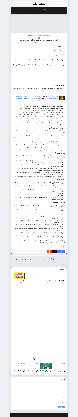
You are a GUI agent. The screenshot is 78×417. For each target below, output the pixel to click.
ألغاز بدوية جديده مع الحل (59, 50)
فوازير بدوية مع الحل (60, 55)
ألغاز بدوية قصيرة (60, 48)
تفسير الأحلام (39, 9)
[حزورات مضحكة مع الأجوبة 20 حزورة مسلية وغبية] (32, 315)
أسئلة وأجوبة (26, 9)
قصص (31, 9)
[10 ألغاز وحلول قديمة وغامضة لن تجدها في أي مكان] (32, 366)
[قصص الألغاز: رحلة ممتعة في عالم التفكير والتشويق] (62, 98)
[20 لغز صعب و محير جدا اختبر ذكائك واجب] (46, 275)
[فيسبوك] (55, 262)
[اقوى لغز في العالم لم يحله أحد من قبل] (26, 99)
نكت (49, 9)
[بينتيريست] (51, 251)
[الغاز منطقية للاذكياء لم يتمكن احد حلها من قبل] (19, 366)
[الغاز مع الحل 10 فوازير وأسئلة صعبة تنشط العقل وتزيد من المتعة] (44, 98)
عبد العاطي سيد (41, 42)
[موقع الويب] (56, 262)
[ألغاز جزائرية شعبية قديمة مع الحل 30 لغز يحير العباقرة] (59, 366)
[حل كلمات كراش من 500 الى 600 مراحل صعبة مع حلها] (46, 366)
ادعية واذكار (45, 9)
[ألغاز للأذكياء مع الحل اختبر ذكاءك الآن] (19, 275)
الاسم (64, 397)
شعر (34, 9)
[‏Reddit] (48, 251)
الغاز (46, 35)
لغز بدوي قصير (59, 90)
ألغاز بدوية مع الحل (60, 54)
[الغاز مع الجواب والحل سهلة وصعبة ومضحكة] (59, 275)
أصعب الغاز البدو (61, 132)
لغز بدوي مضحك (61, 52)
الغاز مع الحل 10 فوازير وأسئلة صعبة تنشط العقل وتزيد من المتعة (35, 98)
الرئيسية (52, 9)
